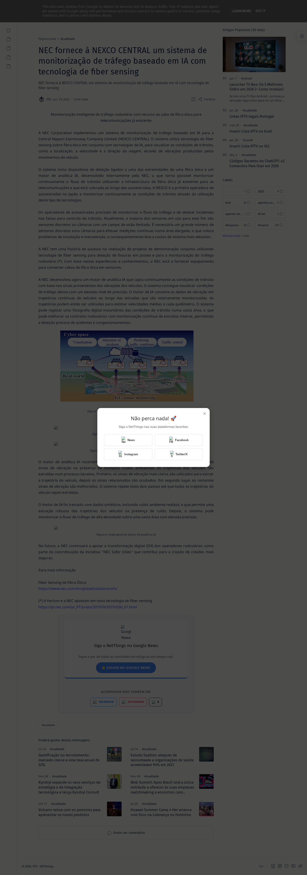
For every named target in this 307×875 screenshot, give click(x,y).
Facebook (182, 440)
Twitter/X (182, 454)
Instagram (131, 454)
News (131, 440)
